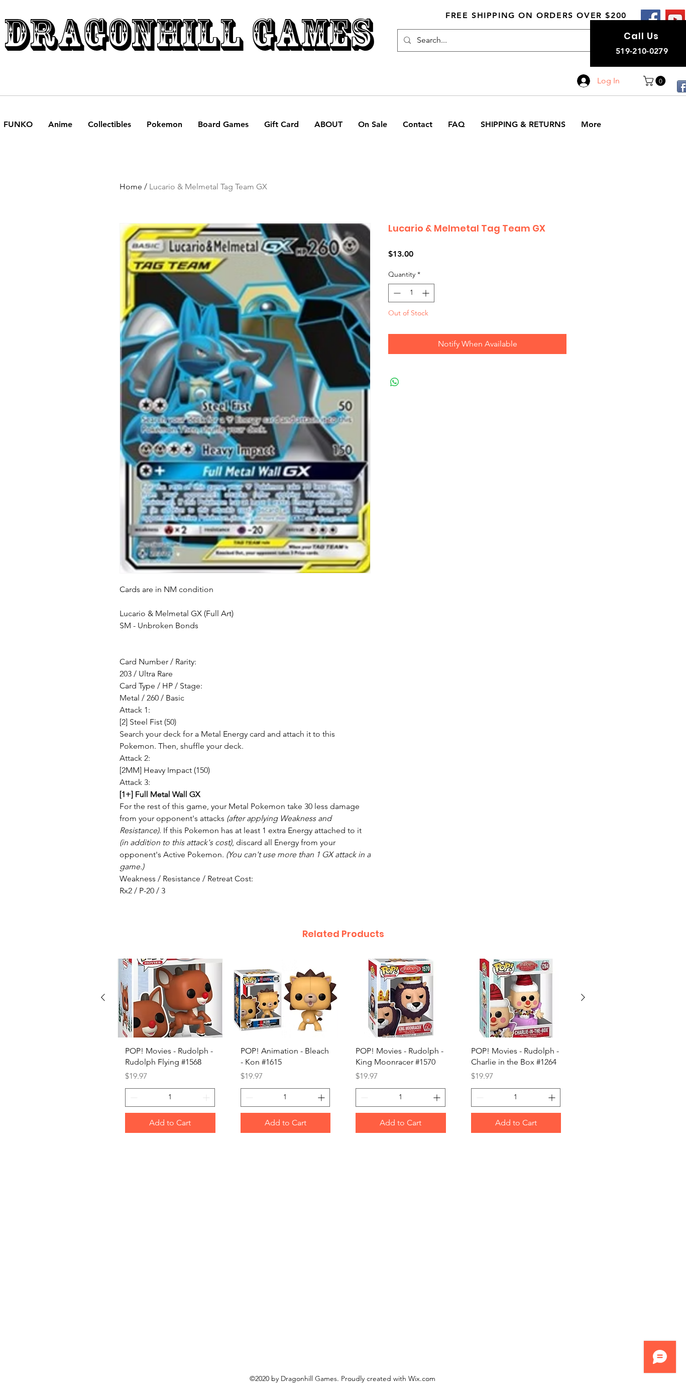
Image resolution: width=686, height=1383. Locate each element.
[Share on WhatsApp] (395, 382)
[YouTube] (675, 19)
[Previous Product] (103, 997)
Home (131, 186)
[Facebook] (650, 19)
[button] (655, 81)
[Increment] (426, 293)
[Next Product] (583, 997)
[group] (343, 1049)
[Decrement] (396, 293)
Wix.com (421, 1378)
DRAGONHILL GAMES (188, 34)
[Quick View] (170, 998)
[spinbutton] (411, 293)
